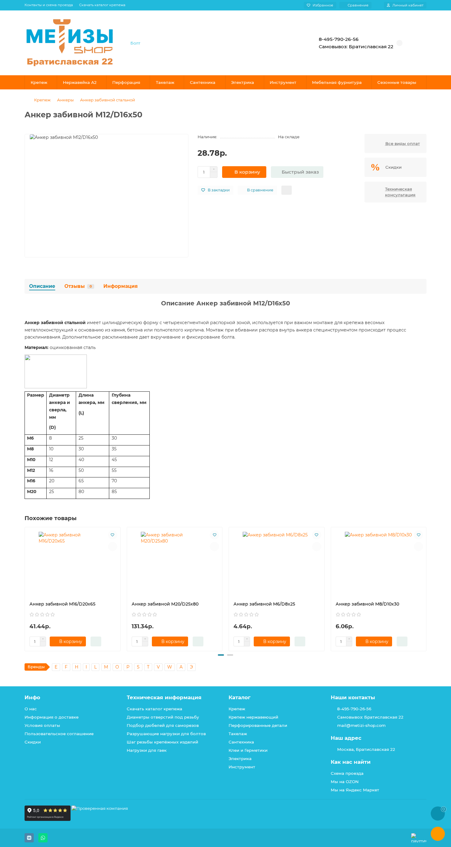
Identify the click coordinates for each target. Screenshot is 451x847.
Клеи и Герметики (248, 750)
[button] (25, 588)
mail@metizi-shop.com (361, 725)
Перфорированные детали (258, 725)
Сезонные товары (396, 82)
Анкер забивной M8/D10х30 (367, 604)
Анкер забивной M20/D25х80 (165, 604)
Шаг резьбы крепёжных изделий (162, 741)
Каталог (240, 697)
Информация (120, 286)
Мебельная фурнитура (337, 82)
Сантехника (202, 82)
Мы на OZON (345, 781)
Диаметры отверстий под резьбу (163, 717)
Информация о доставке (52, 717)
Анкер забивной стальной (107, 99)
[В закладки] (112, 534)
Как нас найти (351, 762)
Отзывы (78, 286)
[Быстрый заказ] (96, 641)
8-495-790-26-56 (354, 708)
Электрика (242, 82)
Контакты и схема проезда (49, 5)
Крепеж (39, 82)
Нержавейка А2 (80, 82)
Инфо (32, 697)
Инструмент (283, 82)
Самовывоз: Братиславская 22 (370, 717)
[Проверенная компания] (99, 819)
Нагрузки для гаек (147, 750)
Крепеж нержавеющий (253, 717)
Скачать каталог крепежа (102, 5)
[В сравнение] (112, 546)
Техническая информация (164, 697)
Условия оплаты (42, 725)
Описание (42, 286)
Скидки (33, 741)
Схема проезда (347, 773)
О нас (31, 708)
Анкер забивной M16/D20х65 (62, 604)
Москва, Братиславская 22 (366, 749)
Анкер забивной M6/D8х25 (264, 604)
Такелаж (165, 82)
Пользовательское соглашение (59, 733)
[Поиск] (288, 43)
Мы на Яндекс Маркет (355, 789)
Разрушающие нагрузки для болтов (166, 733)
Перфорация (126, 82)
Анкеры (65, 99)
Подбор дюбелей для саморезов (163, 725)
